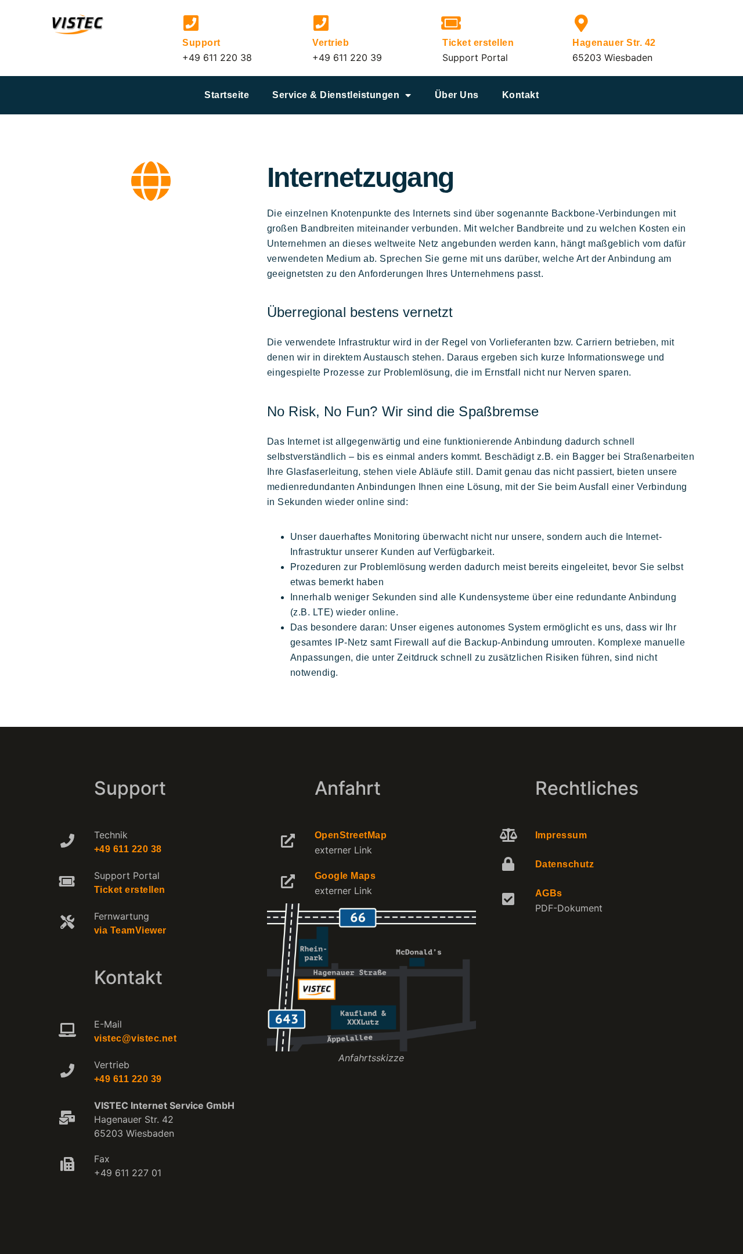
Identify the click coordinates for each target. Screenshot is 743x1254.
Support (201, 43)
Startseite (226, 95)
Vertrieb (330, 43)
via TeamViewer (130, 930)
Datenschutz (564, 864)
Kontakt (520, 95)
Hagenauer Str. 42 (614, 43)
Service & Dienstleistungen (335, 95)
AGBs (548, 893)
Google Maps (345, 876)
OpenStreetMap (351, 835)
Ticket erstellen (478, 43)
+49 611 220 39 (128, 1079)
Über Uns (457, 95)
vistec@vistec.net (135, 1038)
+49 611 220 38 (128, 849)
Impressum (561, 835)
